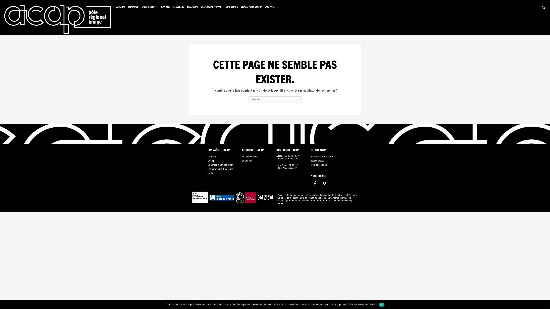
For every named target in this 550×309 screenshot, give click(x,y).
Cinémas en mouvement (251, 7)
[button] (150, 7)
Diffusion (165, 7)
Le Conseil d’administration (220, 165)
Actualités (120, 7)
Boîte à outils (232, 7)
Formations (178, 7)
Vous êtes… (270, 7)
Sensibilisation (148, 7)
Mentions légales (319, 165)
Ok (381, 304)
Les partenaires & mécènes (220, 169)
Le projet (212, 156)
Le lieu (211, 173)
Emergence (133, 7)
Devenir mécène (249, 156)
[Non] (546, 304)
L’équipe (212, 160)
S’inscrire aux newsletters (322, 156)
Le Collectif (247, 160)
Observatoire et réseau (211, 7)
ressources (192, 7)
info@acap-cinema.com (287, 158)
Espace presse (317, 160)
